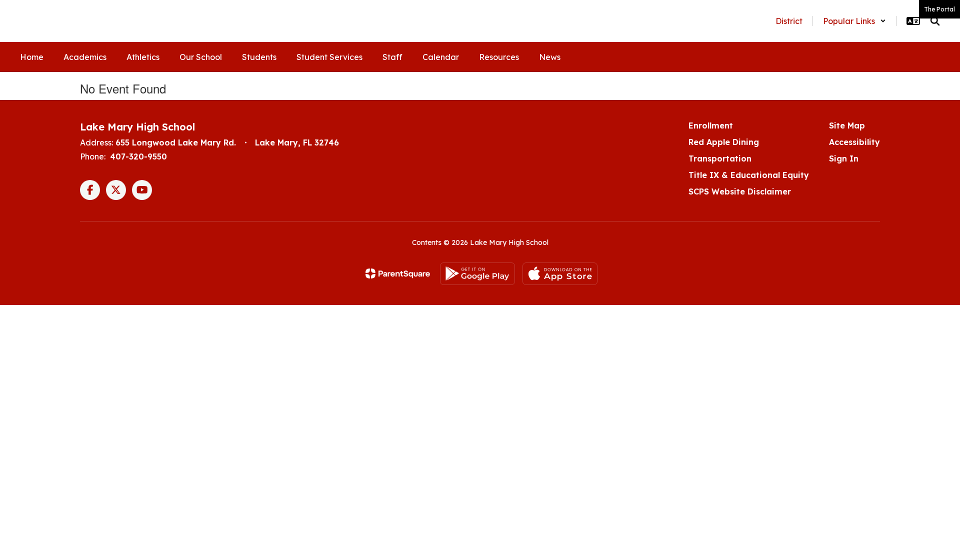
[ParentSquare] (397, 273)
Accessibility (854, 142)
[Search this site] (935, 21)
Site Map (847, 125)
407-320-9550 (138, 157)
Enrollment (710, 125)
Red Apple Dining (723, 142)
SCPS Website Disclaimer (739, 191)
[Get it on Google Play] (477, 273)
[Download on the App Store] (560, 273)
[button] (854, 21)
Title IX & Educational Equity (748, 175)
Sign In (843, 159)
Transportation (720, 159)
